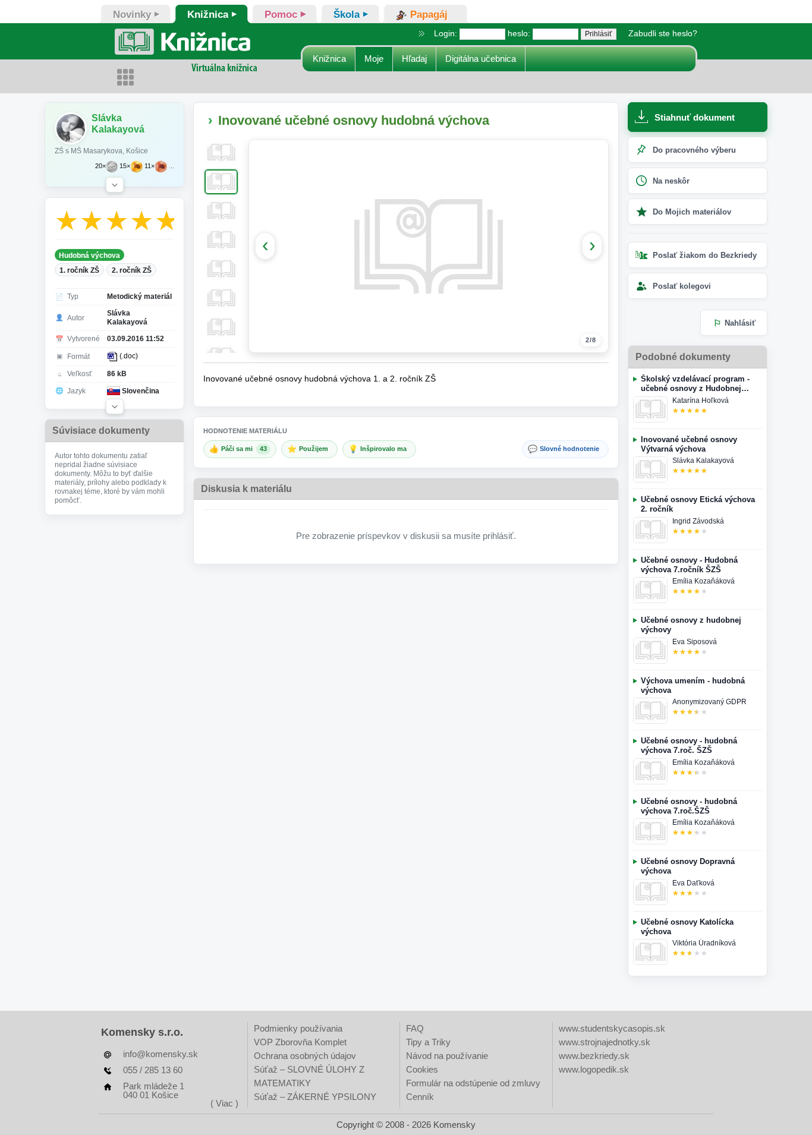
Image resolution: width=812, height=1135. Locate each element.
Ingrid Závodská (698, 521)
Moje (373, 58)
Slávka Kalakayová (703, 460)
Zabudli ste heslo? (662, 33)
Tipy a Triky (428, 1042)
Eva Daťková (693, 883)
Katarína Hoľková (700, 400)
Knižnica (329, 58)
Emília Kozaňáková (703, 581)
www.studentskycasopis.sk (612, 1028)
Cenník (420, 1097)
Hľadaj (414, 58)
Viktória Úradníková (704, 943)
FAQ (415, 1028)
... (171, 166)
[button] (115, 185)
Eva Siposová (694, 642)
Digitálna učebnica (480, 58)
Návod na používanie (447, 1056)
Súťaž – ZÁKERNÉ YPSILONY (315, 1097)
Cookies (422, 1069)
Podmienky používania (298, 1028)
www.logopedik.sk (594, 1069)
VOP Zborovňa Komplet (300, 1042)
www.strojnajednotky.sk (604, 1042)
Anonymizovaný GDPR (709, 702)
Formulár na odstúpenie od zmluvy (473, 1083)
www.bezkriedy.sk (594, 1056)
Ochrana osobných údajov (305, 1056)
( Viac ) (224, 1103)
